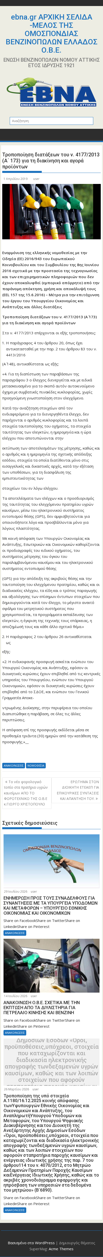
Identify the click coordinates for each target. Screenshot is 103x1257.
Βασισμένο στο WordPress (31, 1242)
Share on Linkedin (32, 755)
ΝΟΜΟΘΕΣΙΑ (36, 765)
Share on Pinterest (44, 755)
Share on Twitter (20, 755)
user (36, 179)
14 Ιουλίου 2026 (15, 996)
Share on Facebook (8, 755)
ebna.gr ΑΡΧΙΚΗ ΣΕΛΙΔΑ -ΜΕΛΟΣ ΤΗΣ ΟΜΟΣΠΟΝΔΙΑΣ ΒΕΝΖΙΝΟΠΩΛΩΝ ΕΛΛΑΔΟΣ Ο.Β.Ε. (52, 33)
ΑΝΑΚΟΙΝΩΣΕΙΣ (14, 765)
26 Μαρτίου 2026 (16, 1089)
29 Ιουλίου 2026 (15, 891)
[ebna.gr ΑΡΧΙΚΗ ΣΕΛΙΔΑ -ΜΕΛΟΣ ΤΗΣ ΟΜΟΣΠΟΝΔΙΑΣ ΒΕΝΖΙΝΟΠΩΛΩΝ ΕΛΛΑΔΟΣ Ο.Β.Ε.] (7, 136)
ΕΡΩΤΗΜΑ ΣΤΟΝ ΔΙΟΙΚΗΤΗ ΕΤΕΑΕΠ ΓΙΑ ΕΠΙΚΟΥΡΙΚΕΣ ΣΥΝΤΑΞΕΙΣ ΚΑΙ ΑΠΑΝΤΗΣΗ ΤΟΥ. (78, 790)
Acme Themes (61, 1248)
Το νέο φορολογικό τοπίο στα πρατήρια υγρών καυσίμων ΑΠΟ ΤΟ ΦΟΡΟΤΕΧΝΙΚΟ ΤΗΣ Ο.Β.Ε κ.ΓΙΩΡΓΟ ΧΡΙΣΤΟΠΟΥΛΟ (26, 793)
